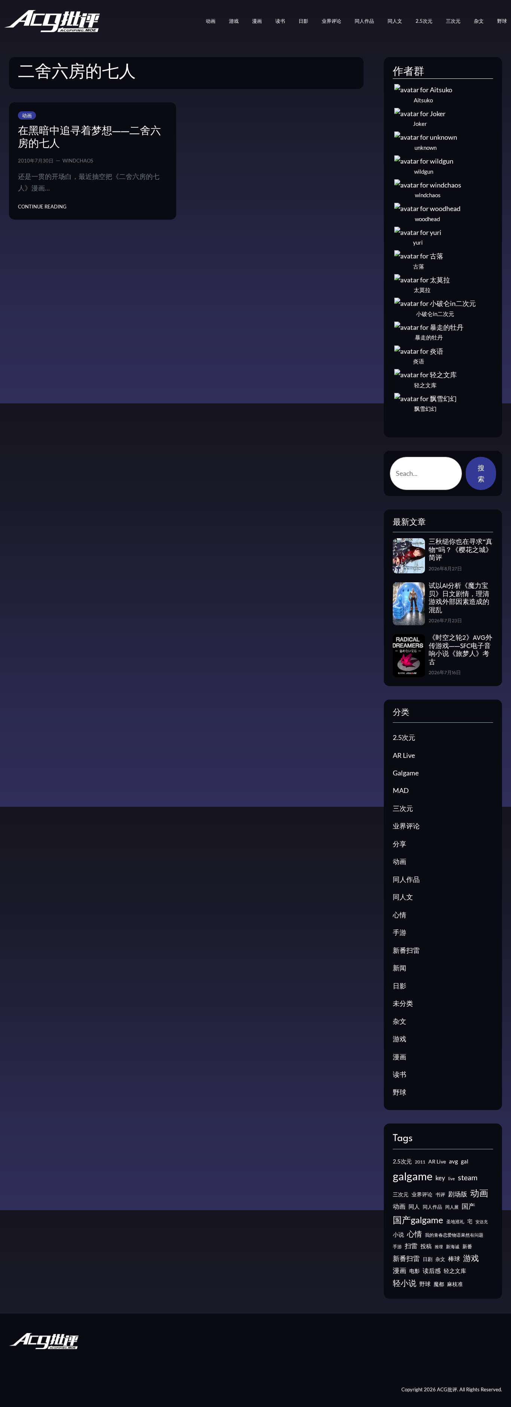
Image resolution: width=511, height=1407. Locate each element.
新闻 (399, 968)
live (451, 1178)
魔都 (439, 1284)
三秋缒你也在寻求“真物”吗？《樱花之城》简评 (460, 550)
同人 (414, 1206)
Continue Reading (42, 207)
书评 (440, 1194)
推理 (439, 1246)
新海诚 (452, 1246)
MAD (401, 790)
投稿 (426, 1246)
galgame (412, 1176)
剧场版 (457, 1194)
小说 (398, 1234)
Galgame (406, 773)
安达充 (481, 1221)
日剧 (427, 1259)
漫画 (399, 1057)
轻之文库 (455, 1271)
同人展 (452, 1207)
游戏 (399, 1039)
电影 (414, 1271)
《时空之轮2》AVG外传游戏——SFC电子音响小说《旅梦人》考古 (460, 650)
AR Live (404, 755)
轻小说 (404, 1283)
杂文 (399, 1021)
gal (464, 1161)
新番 (467, 1246)
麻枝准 (455, 1284)
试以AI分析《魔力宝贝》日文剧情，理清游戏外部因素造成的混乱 (459, 598)
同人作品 (406, 879)
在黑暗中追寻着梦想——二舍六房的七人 (89, 138)
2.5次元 (404, 737)
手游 (399, 932)
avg (453, 1161)
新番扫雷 (406, 950)
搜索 (481, 473)
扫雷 (411, 1246)
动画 (27, 115)
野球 (399, 1092)
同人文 (403, 897)
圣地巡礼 (455, 1221)
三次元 (403, 808)
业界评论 (406, 826)
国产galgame (418, 1219)
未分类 (403, 1003)
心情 (399, 915)
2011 (420, 1162)
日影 (399, 986)
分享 (399, 844)
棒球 (454, 1258)
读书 (399, 1074)
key (440, 1178)
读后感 (432, 1270)
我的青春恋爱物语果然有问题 (454, 1235)
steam (467, 1177)
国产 (468, 1206)
